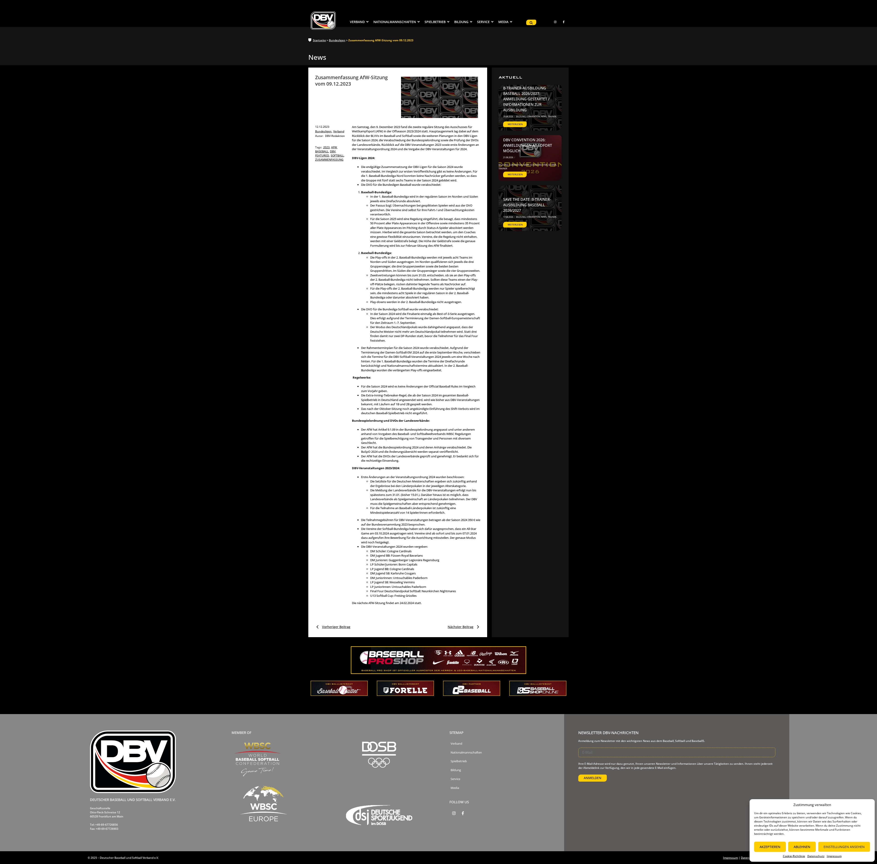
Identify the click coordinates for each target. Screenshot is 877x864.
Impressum (834, 856)
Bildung (521, 116)
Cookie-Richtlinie (794, 856)
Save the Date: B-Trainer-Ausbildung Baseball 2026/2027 (527, 205)
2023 (326, 147)
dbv (333, 151)
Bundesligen (337, 40)
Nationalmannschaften (466, 752)
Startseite (319, 40)
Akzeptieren (770, 847)
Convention (534, 116)
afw (334, 147)
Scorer (552, 164)
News (544, 116)
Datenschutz (815, 856)
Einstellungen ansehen (844, 847)
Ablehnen (802, 847)
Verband (338, 131)
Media (455, 788)
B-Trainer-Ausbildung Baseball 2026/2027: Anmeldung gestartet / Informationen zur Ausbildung (526, 99)
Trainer (552, 116)
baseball (322, 151)
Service (455, 779)
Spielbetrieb (459, 761)
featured (322, 155)
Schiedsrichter (539, 164)
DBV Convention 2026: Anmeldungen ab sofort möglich (527, 145)
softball (337, 155)
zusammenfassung (329, 160)
